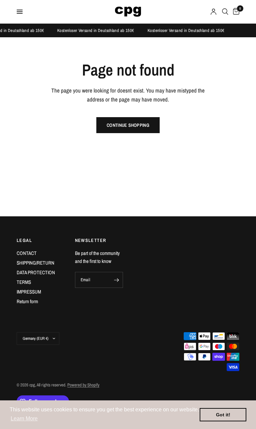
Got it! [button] (223, 414)
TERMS (24, 282)
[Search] (225, 11)
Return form (27, 301)
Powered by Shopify (83, 385)
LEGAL (24, 240)
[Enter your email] (116, 280)
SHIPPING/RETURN (35, 262)
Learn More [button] (24, 418)
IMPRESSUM (29, 291)
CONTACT (27, 253)
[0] (235, 11)
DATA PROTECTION (36, 272)
